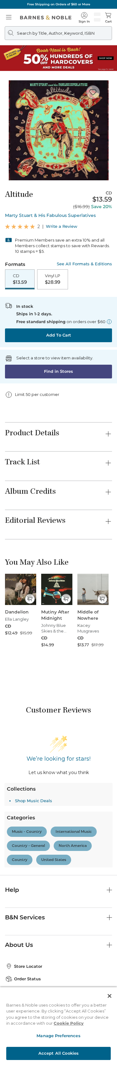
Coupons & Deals (31, 941)
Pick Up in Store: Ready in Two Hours (58, 4)
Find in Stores (58, 371)
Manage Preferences (58, 1035)
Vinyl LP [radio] (52, 279)
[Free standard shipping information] (109, 321)
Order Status (27, 929)
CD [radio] (20, 279)
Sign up (99, 973)
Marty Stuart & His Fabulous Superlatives (50, 215)
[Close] (109, 996)
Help (12, 840)
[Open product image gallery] (58, 130)
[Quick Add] (29, 598)
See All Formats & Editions (84, 264)
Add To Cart (58, 335)
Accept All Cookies (58, 1053)
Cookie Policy (69, 1023)
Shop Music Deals (33, 704)
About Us (19, 895)
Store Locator (28, 916)
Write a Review (61, 226)
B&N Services (25, 868)
